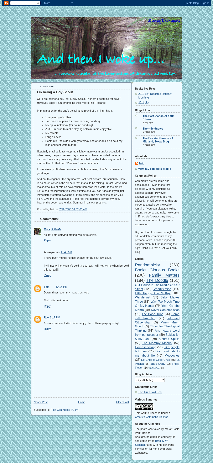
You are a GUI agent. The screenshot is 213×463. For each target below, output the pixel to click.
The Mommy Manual (157, 343)
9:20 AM (56, 229)
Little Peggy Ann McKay (153, 293)
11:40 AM (66, 252)
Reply (47, 240)
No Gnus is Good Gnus (155, 359)
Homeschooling (145, 347)
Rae (46, 317)
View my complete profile (154, 168)
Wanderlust (142, 297)
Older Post (122, 402)
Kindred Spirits (169, 339)
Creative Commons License (151, 417)
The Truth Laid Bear (150, 392)
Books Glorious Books (157, 270)
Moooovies (172, 355)
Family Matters (164, 275)
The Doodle (157, 280)
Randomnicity (147, 265)
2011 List (143, 102)
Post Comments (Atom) (65, 409)
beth (47, 287)
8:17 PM (55, 317)
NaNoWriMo (155, 368)
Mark (47, 229)
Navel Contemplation (165, 310)
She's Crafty (157, 363)
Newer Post (41, 402)
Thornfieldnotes (153, 128)
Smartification (162, 289)
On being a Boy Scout (55, 92)
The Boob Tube (152, 314)
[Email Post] (88, 209)
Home (81, 402)
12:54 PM (61, 287)
